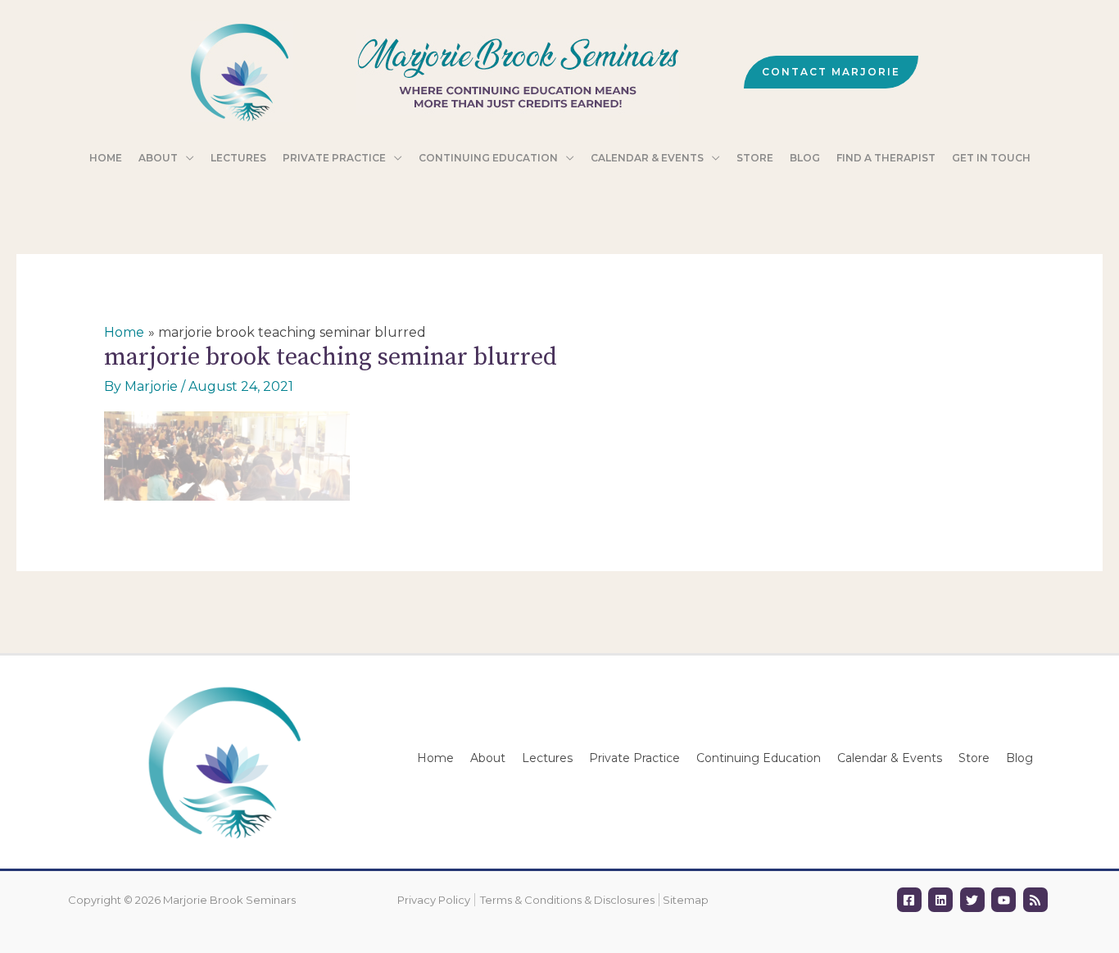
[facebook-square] (911, 899)
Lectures (547, 758)
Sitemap (686, 899)
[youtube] (1005, 899)
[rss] (1037, 899)
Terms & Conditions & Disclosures (567, 899)
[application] (186, 158)
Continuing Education (758, 758)
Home (435, 758)
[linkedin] (942, 899)
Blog (1019, 758)
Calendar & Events (889, 758)
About (487, 758)
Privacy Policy (433, 899)
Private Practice (634, 758)
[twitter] (974, 899)
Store (974, 758)
